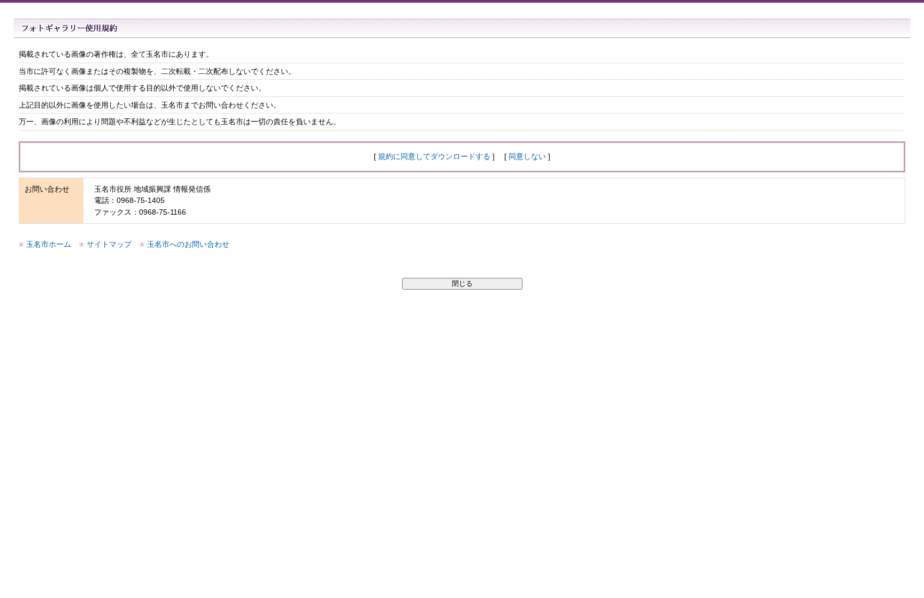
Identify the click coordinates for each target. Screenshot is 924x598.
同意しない (527, 156)
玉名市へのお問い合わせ (188, 244)
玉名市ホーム (48, 244)
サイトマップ (109, 244)
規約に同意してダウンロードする (434, 156)
